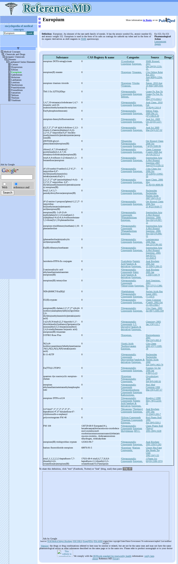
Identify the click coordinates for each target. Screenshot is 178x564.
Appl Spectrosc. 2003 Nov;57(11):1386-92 (154, 284)
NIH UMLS (77, 541)
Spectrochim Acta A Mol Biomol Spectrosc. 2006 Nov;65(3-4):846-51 (154, 231)
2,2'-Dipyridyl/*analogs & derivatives (131, 327)
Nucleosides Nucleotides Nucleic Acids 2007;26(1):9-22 (153, 194)
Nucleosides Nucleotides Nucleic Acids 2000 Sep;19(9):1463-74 (154, 359)
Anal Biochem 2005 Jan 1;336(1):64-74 (153, 272)
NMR (83, 39)
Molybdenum (127, 431)
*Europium (126, 72)
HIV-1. (137, 431)
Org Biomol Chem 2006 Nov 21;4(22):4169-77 (154, 204)
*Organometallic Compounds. (128, 380)
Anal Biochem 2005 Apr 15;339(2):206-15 (154, 264)
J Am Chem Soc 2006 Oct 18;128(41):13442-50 (154, 172)
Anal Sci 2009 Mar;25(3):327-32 (154, 128)
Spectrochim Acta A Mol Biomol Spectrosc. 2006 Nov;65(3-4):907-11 (154, 217)
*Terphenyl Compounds (132, 410)
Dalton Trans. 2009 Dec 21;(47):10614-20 (152, 113)
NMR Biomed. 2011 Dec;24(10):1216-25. (154, 65)
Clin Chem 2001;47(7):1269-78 (154, 346)
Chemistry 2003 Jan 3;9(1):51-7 (153, 322)
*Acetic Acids (127, 343)
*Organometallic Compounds (128, 92)
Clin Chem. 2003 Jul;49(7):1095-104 (155, 309)
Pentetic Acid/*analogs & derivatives (130, 264)
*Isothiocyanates (128, 346)
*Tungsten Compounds (132, 420)
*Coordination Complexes (127, 62)
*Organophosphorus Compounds (130, 391)
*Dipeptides (126, 141)
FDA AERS (98, 541)
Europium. (137, 64)
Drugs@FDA (88, 541)
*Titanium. (126, 85)
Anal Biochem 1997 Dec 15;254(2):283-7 (153, 411)
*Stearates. (137, 72)
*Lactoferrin (126, 261)
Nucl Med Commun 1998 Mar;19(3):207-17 (154, 387)
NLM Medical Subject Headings (59, 541)
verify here (149, 556)
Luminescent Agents (160, 42)
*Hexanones (126, 409)
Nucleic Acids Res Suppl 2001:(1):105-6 (154, 294)
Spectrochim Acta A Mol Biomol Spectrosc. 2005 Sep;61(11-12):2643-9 (154, 252)
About (95, 558)
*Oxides (136, 83)
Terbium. (125, 96)
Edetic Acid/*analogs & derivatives (130, 275)
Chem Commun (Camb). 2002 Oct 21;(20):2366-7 (154, 302)
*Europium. (126, 335)
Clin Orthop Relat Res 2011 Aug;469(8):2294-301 (154, 76)
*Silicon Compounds (131, 417)
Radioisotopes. (128, 395)
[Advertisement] (106, 504)
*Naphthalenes (127, 291)
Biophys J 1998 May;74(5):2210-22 (154, 401)
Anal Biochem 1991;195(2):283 (153, 443)
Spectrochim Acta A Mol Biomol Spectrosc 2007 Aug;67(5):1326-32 (155, 161)
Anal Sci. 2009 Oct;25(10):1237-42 (154, 122)
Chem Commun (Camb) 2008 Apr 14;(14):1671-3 (154, 152)
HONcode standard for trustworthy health (112, 556)
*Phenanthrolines (129, 217)
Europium (137, 94)
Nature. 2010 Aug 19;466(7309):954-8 (154, 86)
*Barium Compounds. (130, 448)
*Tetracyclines (127, 285)
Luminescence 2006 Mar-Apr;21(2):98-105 (154, 242)
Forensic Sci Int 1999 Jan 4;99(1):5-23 (153, 370)
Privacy (116, 558)
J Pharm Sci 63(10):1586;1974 (154, 459)
